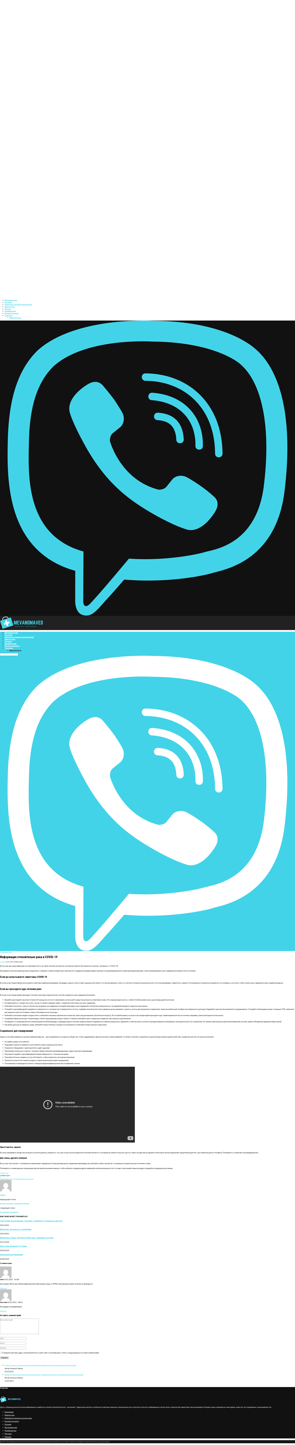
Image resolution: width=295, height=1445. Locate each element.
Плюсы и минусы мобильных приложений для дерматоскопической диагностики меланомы (40, 1365)
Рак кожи (8, 302)
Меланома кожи (11, 300)
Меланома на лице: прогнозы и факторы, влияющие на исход (26, 1238)
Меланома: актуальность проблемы (15, 1229)
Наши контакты (15, 318)
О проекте (9, 316)
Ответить (3, 1288)
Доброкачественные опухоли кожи (18, 305)
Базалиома (9, 1412)
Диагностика (10, 307)
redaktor (2, 962)
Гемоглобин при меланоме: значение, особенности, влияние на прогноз (31, 1221)
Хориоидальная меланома (11, 1255)
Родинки (8, 1437)
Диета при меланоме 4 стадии (13, 1246)
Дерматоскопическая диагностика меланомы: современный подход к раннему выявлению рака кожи (44, 1375)
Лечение (8, 309)
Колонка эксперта (12, 313)
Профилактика (10, 311)
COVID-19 (4, 1173)
